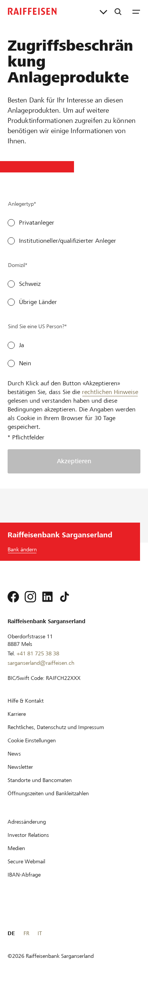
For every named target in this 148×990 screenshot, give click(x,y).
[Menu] (136, 11)
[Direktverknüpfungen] (103, 11)
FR (26, 933)
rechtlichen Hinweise (110, 392)
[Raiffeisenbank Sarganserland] (32, 11)
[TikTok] (64, 596)
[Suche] (118, 11)
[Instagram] (30, 596)
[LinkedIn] (47, 596)
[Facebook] (13, 596)
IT (40, 933)
